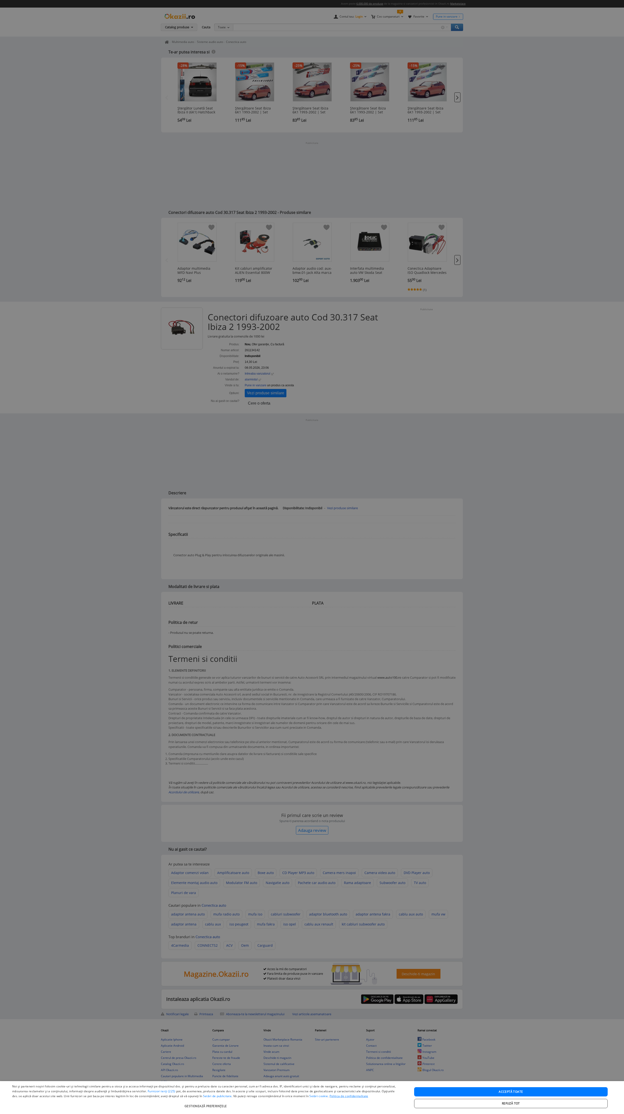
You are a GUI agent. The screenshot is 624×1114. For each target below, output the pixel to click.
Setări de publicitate (217, 1096)
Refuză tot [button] (511, 1103)
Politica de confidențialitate (349, 1096)
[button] (206, 1104)
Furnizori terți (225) (161, 1091)
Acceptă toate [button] (511, 1092)
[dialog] (312, 1097)
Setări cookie (318, 1096)
